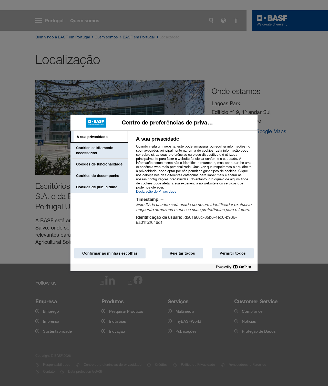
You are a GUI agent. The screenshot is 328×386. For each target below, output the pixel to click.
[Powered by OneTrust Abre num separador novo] (235, 267)
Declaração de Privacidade (156, 191)
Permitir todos (233, 253)
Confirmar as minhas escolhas (110, 253)
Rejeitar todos (182, 253)
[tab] (99, 136)
